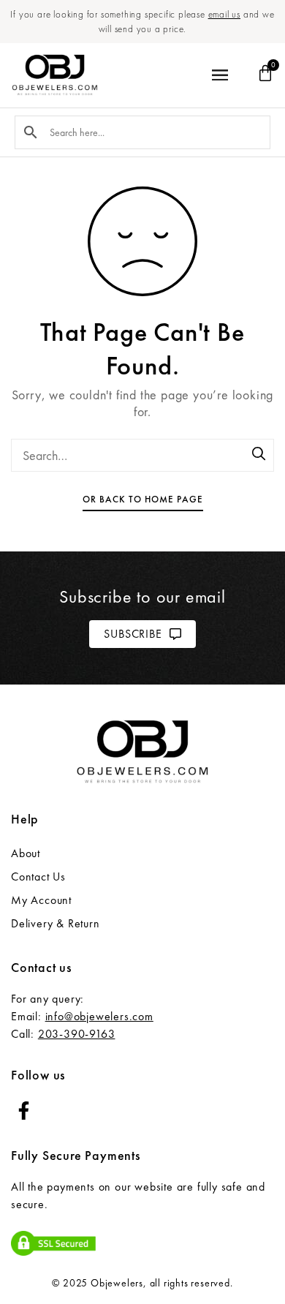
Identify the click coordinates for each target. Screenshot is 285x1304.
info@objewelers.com (99, 1016)
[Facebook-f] (24, 1110)
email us (224, 14)
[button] (220, 76)
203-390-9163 (76, 1033)
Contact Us (38, 876)
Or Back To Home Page (143, 499)
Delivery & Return (55, 923)
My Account (41, 900)
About (25, 853)
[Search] (259, 455)
